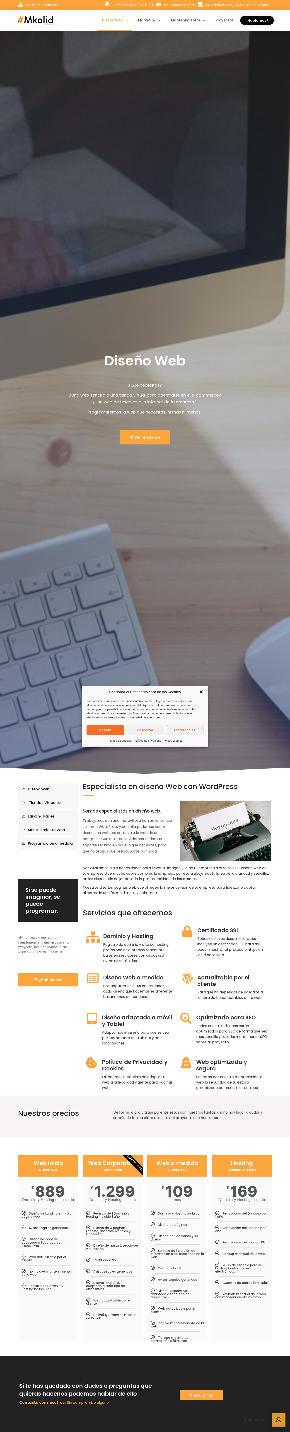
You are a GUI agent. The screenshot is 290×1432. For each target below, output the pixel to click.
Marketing (147, 20)
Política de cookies (120, 740)
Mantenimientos (186, 20)
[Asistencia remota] (20, 4)
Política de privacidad (147, 740)
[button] (201, 692)
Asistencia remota (41, 5)
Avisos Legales (173, 740)
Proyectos (224, 20)
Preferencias (184, 730)
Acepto (105, 730)
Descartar (145, 730)
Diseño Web (112, 20)
